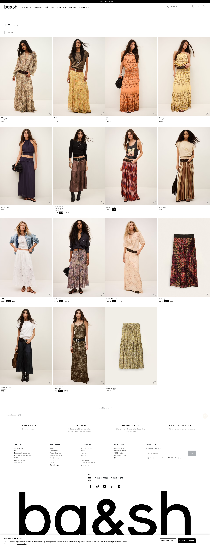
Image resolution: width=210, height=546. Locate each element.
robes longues (55, 465)
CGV (16, 458)
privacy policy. (22, 544)
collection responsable (88, 462)
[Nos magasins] (192, 6)
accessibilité (18, 462)
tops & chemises (55, 453)
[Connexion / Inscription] (198, 6)
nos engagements (86, 448)
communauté (85, 460)
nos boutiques (118, 458)
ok (192, 453)
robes (52, 448)
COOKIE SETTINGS (168, 541)
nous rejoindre (119, 448)
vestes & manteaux (56, 455)
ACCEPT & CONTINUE (186, 541)
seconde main (85, 465)
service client (18, 448)
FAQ (15, 450)
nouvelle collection (120, 455)
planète (83, 450)
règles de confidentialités (167, 458)
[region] (105, 540)
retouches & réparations (22, 453)
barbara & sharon (120, 450)
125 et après (118, 453)
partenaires (84, 455)
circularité (84, 458)
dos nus (52, 460)
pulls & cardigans (55, 458)
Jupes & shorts (12, 415)
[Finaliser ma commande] (204, 6)
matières (83, 453)
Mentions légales (19, 460)
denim (52, 462)
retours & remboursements (22, 455)
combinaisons (54, 450)
